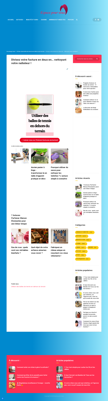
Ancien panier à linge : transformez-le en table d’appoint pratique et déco (91, 195)
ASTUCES (19, 19)
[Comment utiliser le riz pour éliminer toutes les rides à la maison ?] (78, 102)
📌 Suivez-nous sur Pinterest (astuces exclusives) (40, 140)
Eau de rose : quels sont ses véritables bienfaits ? (91, 212)
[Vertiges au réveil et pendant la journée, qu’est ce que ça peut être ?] (78, 314)
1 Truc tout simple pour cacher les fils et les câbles (90, 278)
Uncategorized (11, 51)
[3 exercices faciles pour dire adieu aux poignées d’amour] (78, 94)
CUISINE (44, 19)
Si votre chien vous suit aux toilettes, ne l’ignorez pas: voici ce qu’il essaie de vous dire (91, 295)
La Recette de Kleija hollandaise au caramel (90, 108)
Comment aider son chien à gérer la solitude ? (33, 367)
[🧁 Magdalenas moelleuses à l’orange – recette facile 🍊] (12, 385)
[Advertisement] (54, 36)
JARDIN (80, 247)
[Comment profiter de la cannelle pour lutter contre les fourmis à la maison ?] (12, 377)
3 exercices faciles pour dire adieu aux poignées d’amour (91, 93)
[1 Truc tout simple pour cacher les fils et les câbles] (78, 279)
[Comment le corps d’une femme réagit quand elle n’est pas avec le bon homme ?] (78, 323)
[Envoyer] (97, 58)
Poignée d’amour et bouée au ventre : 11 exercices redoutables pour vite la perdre (90, 85)
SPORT (80, 255)
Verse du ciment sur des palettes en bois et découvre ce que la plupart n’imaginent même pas (91, 305)
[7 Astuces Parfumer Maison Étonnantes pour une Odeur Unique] (78, 187)
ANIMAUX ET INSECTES (57, 19)
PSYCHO (71, 19)
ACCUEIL (11, 19)
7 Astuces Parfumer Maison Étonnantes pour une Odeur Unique (91, 186)
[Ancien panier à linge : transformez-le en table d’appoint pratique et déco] (78, 195)
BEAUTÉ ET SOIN (32, 19)
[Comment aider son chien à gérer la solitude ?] (12, 369)
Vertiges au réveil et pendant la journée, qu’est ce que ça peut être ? (90, 315)
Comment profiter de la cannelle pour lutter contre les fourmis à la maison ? (32, 376)
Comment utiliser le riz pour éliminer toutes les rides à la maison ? (91, 101)
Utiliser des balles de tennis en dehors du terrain (30, 51)
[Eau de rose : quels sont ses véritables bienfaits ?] (78, 213)
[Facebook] (95, 19)
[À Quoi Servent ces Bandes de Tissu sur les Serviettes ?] (78, 287)
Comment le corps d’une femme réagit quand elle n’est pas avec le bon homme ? (91, 324)
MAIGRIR (92, 247)
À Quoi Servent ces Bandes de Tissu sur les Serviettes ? (91, 286)
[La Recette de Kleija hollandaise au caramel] (78, 110)
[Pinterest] (98, 19)
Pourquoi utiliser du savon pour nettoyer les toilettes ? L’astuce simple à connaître (91, 204)
